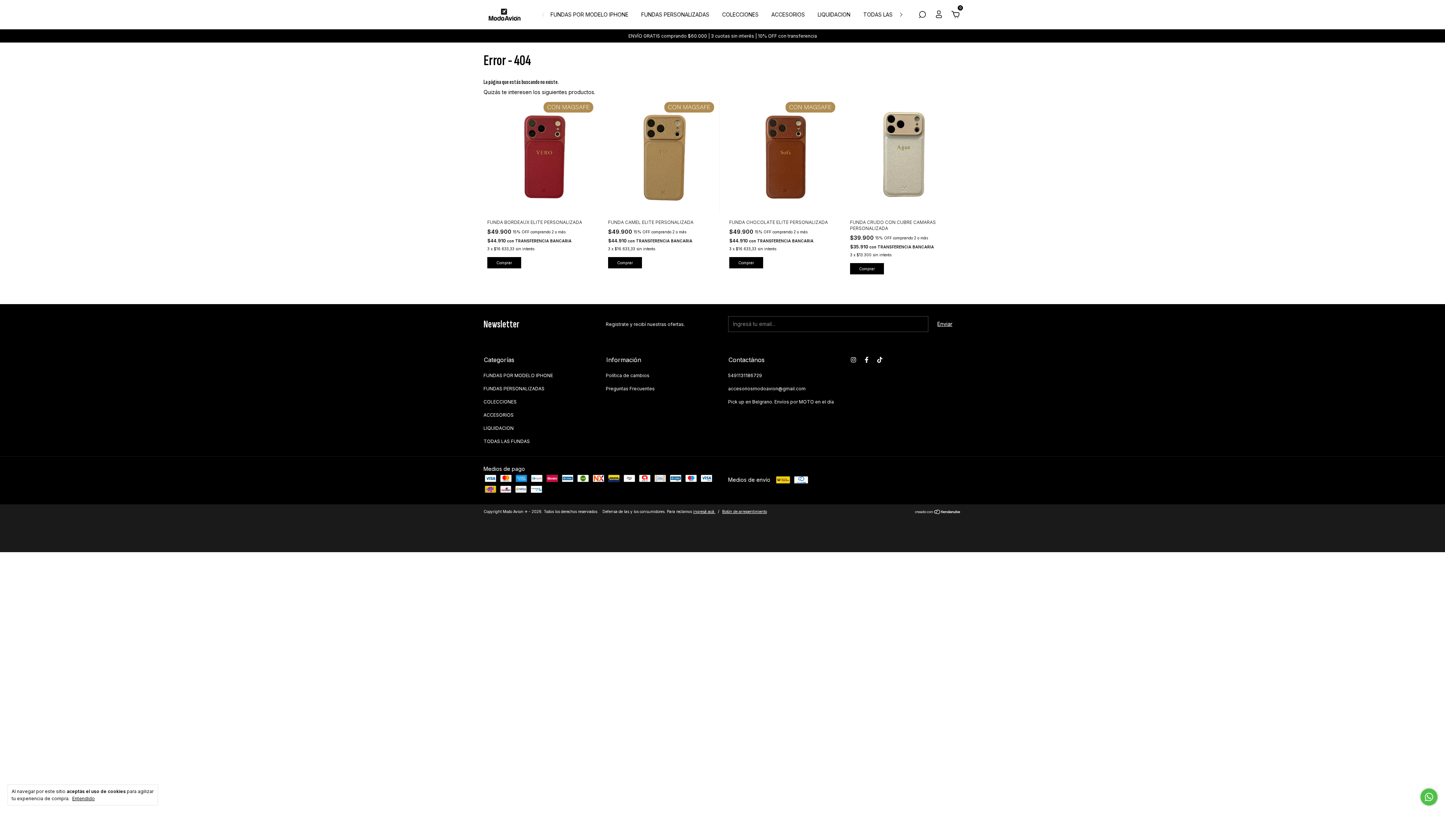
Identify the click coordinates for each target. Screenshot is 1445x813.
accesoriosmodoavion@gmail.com (767, 388)
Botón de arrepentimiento (744, 511)
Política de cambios (627, 375)
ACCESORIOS (788, 14)
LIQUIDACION (834, 14)
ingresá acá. (704, 511)
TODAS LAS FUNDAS (889, 14)
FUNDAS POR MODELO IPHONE (589, 14)
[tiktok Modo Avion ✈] (880, 360)
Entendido (83, 798)
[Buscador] (922, 16)
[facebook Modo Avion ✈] (867, 360)
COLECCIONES (740, 14)
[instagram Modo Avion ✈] (853, 360)
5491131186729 (745, 375)
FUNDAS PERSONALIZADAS (675, 14)
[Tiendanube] (937, 512)
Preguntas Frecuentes (630, 388)
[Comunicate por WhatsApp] (1429, 797)
